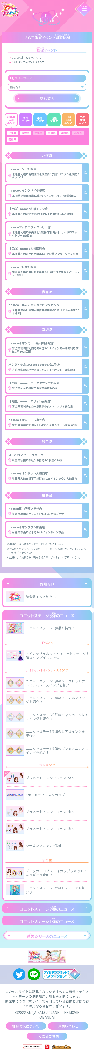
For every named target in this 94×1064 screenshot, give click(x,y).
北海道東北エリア (11, 119)
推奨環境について (25, 1026)
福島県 (12, 139)
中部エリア (40, 119)
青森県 (25, 133)
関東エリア (26, 119)
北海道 (12, 133)
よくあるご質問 (47, 1036)
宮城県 (52, 133)
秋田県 (65, 133)
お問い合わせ (68, 1026)
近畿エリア (54, 119)
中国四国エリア (68, 119)
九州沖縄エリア (83, 119)
